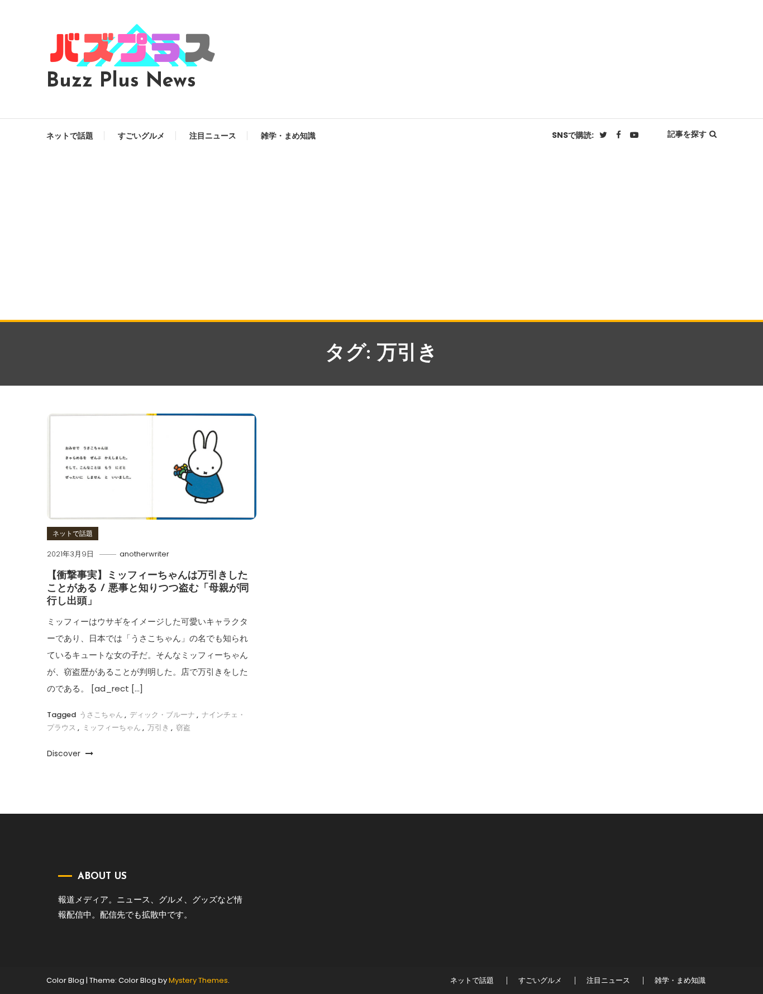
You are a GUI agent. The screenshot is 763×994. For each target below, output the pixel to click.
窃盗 (183, 727)
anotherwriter (144, 554)
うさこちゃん (101, 714)
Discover (65, 753)
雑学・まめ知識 (288, 135)
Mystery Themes (198, 980)
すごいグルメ (141, 135)
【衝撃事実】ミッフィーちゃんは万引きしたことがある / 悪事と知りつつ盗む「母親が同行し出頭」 (148, 589)
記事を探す (687, 134)
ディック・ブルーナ (162, 714)
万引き (158, 727)
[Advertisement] (381, 236)
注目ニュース (212, 135)
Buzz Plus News (121, 81)
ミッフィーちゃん (112, 727)
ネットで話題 (69, 135)
